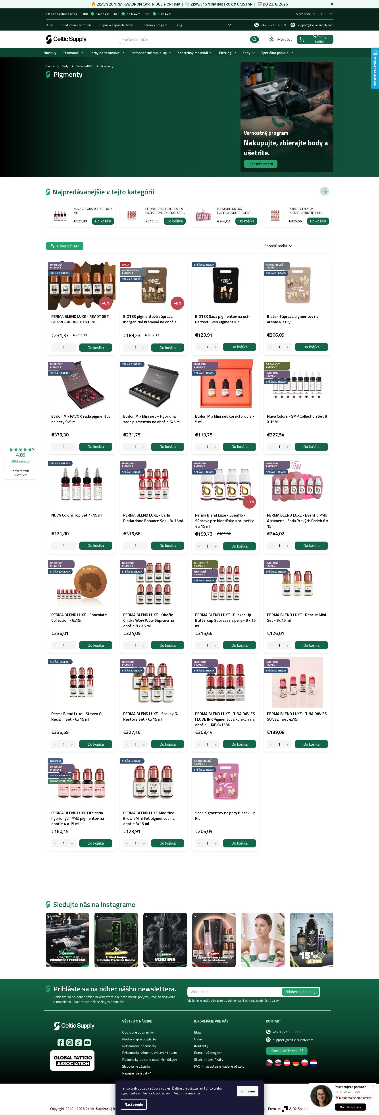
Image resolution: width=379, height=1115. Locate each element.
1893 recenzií (20, 461)
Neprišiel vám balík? (136, 1073)
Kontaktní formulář (287, 1051)
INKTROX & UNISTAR (234, 4)
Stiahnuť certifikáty (208, 1059)
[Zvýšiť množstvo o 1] (72, 347)
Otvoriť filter (68, 246)
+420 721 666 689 (287, 1032)
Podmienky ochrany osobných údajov (149, 1059)
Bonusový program (154, 25)
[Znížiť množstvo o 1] (55, 347)
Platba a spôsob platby (139, 1039)
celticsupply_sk (69, 1042)
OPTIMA (173, 4)
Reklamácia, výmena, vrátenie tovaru (149, 1052)
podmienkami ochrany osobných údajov (252, 1000)
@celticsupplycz (78, 1042)
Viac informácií (260, 164)
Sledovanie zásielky (136, 1066)
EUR (324, 14)
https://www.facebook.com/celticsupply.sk (61, 1042)
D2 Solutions (302, 1108)
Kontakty (201, 1046)
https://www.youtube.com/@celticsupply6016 (87, 1042)
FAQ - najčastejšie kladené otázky (219, 1066)
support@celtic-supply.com (293, 1039)
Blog (179, 25)
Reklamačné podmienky (139, 1046)
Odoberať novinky (300, 992)
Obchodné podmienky (138, 1032)
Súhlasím (247, 1091)
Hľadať (254, 39)
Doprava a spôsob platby (116, 25)
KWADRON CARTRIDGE (143, 4)
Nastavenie (134, 1104)
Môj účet (284, 39)
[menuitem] (50, 52)
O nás (50, 25)
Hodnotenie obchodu (76, 25)
